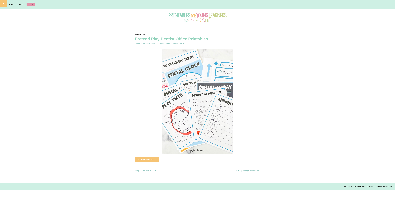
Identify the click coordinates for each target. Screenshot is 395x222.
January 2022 (154, 43)
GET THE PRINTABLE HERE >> (147, 159)
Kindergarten (165, 43)
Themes (182, 43)
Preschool (175, 43)
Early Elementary (141, 43)
